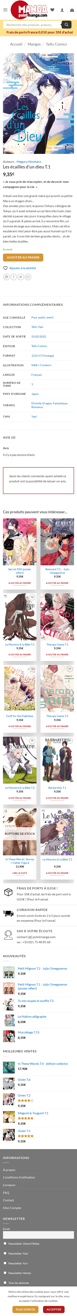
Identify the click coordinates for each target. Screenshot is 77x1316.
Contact (8, 1200)
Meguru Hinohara (29, 161)
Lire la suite (19, 873)
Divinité (36, 403)
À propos (9, 1170)
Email (6, 1228)
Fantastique (60, 403)
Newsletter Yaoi (18, 1253)
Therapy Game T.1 (57, 644)
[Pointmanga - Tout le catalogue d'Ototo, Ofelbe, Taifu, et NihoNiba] (29, 10)
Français (36, 374)
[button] (5, 10)
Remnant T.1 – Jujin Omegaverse (57, 571)
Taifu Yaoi (37, 326)
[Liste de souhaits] (52, 10)
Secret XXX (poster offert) (19, 571)
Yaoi (34, 416)
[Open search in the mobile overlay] (37, 25)
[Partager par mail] (28, 277)
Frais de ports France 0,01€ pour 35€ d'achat (40, 32)
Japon (35, 393)
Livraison (9, 1185)
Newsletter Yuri (18, 1263)
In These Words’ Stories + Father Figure (20, 861)
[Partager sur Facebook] (13, 277)
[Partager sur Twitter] (21, 277)
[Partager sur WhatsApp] (6, 277)
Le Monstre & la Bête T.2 (20, 787)
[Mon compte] (62, 10)
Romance (37, 407)
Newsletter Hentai (19, 1273)
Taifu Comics (56, 44)
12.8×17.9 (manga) (42, 355)
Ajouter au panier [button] (19, 583)
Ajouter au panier (23, 257)
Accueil (16, 44)
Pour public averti (42, 317)
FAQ (6, 1192)
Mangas (34, 44)
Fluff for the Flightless (19, 716)
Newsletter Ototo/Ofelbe (23, 1243)
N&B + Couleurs (41, 365)
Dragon (47, 403)
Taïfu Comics (39, 346)
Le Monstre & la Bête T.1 (20, 644)
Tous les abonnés (18, 1282)
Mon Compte (12, 1208)
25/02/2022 (38, 336)
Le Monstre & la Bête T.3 (57, 859)
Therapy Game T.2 (57, 716)
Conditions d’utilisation (19, 1177)
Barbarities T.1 (57, 787)
